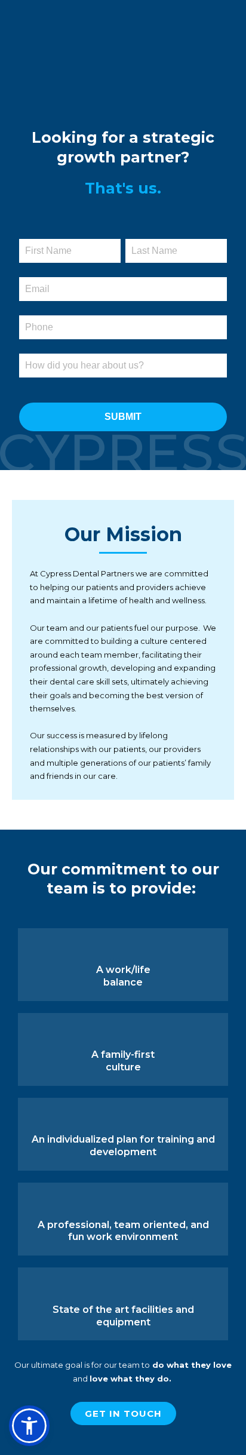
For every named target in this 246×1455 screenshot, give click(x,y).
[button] (29, 1425)
